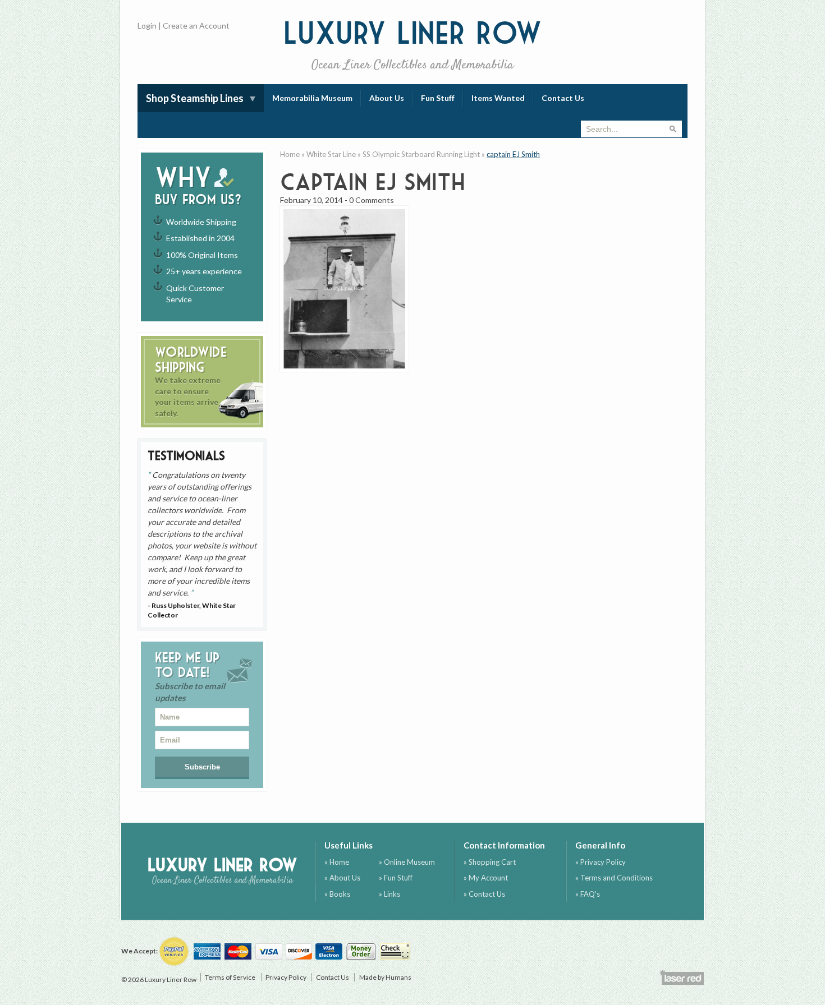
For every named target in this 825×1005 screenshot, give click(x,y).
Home (290, 154)
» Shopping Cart (490, 862)
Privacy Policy (285, 977)
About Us (386, 98)
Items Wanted (498, 98)
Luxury (412, 44)
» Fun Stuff (395, 877)
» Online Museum (407, 862)
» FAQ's (587, 893)
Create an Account (196, 25)
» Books (337, 893)
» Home (336, 862)
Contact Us (563, 98)
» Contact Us (484, 893)
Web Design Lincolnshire (681, 977)
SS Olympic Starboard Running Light (421, 154)
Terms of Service (230, 977)
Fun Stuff (438, 98)
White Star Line (331, 154)
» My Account (486, 877)
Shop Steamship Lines (195, 98)
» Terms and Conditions (614, 877)
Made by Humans (385, 977)
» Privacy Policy (600, 862)
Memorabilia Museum (312, 98)
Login (147, 25)
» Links (389, 893)
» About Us (342, 877)
